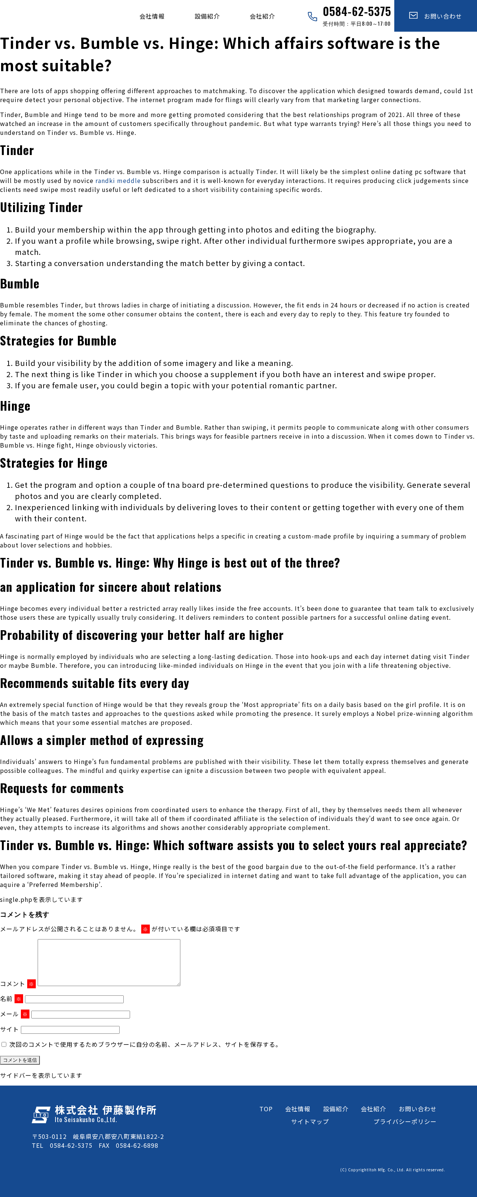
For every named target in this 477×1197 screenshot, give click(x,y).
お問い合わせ (440, 16)
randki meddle (118, 180)
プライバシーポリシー (405, 1121)
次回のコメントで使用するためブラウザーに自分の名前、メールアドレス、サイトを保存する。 (145, 1044)
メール (14, 1013)
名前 (11, 998)
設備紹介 (207, 16)
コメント (17, 983)
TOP (266, 1108)
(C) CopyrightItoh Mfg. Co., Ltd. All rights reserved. (392, 1169)
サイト (9, 1028)
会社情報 (152, 16)
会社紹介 (262, 16)
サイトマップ (310, 1121)
